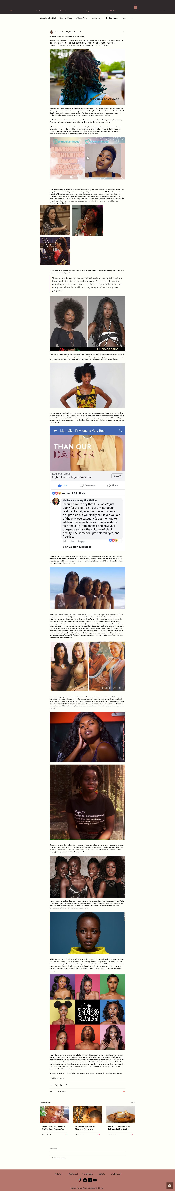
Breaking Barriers (112, 18)
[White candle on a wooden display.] (120, 1114)
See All (133, 1102)
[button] (135, 7)
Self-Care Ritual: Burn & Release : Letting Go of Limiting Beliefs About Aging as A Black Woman (120, 1127)
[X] (90, 1180)
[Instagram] (85, 1180)
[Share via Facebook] (51, 1085)
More (123, 18)
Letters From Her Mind (48, 18)
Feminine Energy (96, 18)
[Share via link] (66, 1085)
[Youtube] (95, 1180)
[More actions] (124, 32)
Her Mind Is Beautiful (57, 1078)
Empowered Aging (66, 18)
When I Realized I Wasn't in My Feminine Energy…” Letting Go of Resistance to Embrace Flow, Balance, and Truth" (54, 1127)
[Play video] (87, 158)
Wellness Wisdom (81, 18)
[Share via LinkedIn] (61, 1085)
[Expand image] (55, 220)
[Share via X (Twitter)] (56, 1085)
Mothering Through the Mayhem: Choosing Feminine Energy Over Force (87, 1127)
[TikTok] (80, 1180)
